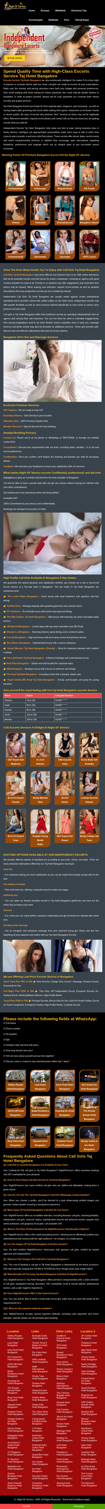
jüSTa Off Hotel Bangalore (15, 1365)
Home (32, 10)
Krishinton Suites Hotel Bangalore (38, 1438)
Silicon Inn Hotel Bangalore (65, 1418)
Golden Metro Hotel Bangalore (40, 1398)
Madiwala (53, 20)
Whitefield (60, 10)
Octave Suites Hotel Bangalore (89, 1439)
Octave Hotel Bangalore (63, 1425)
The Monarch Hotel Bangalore (89, 1484)
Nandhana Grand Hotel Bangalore (87, 1431)
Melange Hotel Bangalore (64, 1432)
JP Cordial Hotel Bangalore (89, 1337)
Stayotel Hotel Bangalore (14, 1405)
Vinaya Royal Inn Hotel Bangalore (87, 1380)
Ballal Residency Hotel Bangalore (16, 1373)
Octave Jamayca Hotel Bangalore (65, 1370)
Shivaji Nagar (82, 20)
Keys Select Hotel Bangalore (64, 1363)
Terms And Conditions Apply (76, 1499)
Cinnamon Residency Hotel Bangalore (40, 1485)
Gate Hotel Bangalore (86, 1446)
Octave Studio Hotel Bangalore (89, 1358)
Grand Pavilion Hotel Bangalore (89, 1389)
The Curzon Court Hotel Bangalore (87, 1476)
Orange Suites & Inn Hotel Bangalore (16, 1421)
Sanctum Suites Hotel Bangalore (40, 1477)
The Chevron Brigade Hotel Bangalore (63, 1395)
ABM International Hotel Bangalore (40, 1369)
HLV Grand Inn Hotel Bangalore (15, 1358)
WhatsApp (79, 1506)
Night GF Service (25, 1499)
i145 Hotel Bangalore (62, 1446)
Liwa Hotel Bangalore (13, 1344)
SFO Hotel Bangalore (62, 1346)
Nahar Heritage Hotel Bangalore (89, 1365)
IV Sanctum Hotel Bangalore (15, 1460)
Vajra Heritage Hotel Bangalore (89, 1372)
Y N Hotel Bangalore (37, 1429)
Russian (45, 10)
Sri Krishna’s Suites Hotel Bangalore (14, 1445)
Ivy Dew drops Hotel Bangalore (89, 1467)
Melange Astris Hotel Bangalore (89, 1460)
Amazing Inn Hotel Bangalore (15, 1382)
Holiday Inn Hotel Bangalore (64, 1439)
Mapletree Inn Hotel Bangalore (15, 1467)
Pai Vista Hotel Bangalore (39, 1353)
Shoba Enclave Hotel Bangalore (40, 1391)
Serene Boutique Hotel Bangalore (15, 1476)
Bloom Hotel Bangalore (63, 1377)
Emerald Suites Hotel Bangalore (40, 1337)
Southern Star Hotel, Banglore (88, 1453)
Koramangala (36, 20)
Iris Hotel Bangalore (37, 1470)
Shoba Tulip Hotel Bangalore (40, 1377)
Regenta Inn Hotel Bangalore (89, 1396)
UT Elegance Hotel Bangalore (15, 1453)
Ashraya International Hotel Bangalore (64, 1385)
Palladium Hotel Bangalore (89, 1344)
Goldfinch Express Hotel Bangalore (63, 1338)
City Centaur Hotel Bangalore (64, 1410)
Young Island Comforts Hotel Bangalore (39, 1421)
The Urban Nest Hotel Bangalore (40, 1413)
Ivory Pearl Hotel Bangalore (16, 1351)
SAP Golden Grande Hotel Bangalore (87, 1404)
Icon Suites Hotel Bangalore (40, 1463)
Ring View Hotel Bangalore (15, 1398)
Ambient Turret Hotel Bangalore (15, 1413)
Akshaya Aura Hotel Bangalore (64, 1484)
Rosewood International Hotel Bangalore (64, 1469)
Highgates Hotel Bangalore (15, 1436)
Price (66, 20)
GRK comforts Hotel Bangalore (40, 1360)
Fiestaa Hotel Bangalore (38, 1384)
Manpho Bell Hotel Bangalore (89, 1413)
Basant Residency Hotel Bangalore (65, 1355)
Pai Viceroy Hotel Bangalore (64, 1477)
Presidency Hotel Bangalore (64, 1453)
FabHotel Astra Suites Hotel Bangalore (39, 1447)
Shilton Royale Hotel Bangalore (15, 1337)
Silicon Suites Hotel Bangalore (15, 1429)
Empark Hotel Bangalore (63, 1403)
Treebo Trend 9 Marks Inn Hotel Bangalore (39, 1345)
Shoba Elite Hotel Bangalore (40, 1405)
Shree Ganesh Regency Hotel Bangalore (15, 1485)
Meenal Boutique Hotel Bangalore (88, 1421)
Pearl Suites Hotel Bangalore (64, 1460)
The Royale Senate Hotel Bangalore (14, 1390)
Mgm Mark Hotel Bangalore (89, 1351)
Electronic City (79, 10)
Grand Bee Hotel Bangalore (40, 1456)
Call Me (26, 1506)
